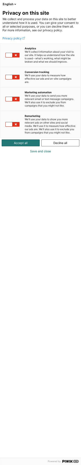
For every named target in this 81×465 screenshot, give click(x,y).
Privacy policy (12, 38)
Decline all (60, 143)
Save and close (40, 151)
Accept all (20, 143)
